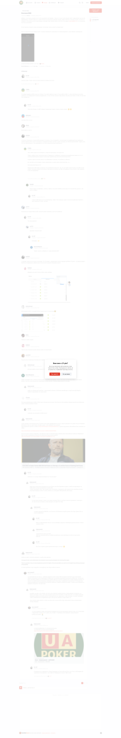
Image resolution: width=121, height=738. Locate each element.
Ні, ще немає (66, 374)
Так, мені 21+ (54, 374)
